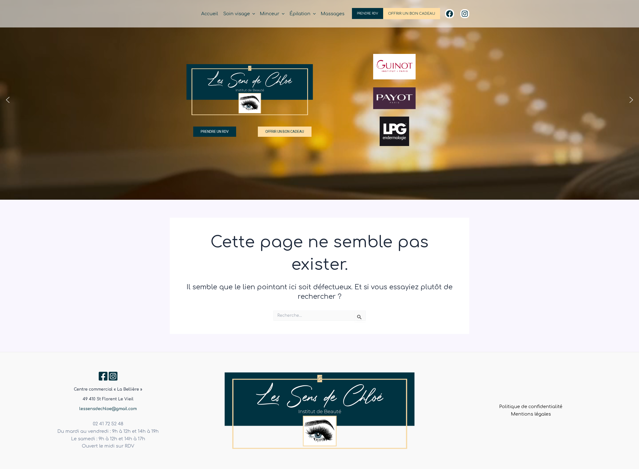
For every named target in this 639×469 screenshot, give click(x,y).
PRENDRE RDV (367, 13)
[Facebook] (449, 13)
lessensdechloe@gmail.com (108, 409)
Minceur (269, 13)
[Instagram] (464, 13)
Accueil (209, 13)
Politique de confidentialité (530, 406)
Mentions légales (531, 414)
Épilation (300, 13)
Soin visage (236, 13)
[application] (252, 13)
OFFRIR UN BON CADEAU (411, 13)
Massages (332, 13)
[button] (8, 100)
